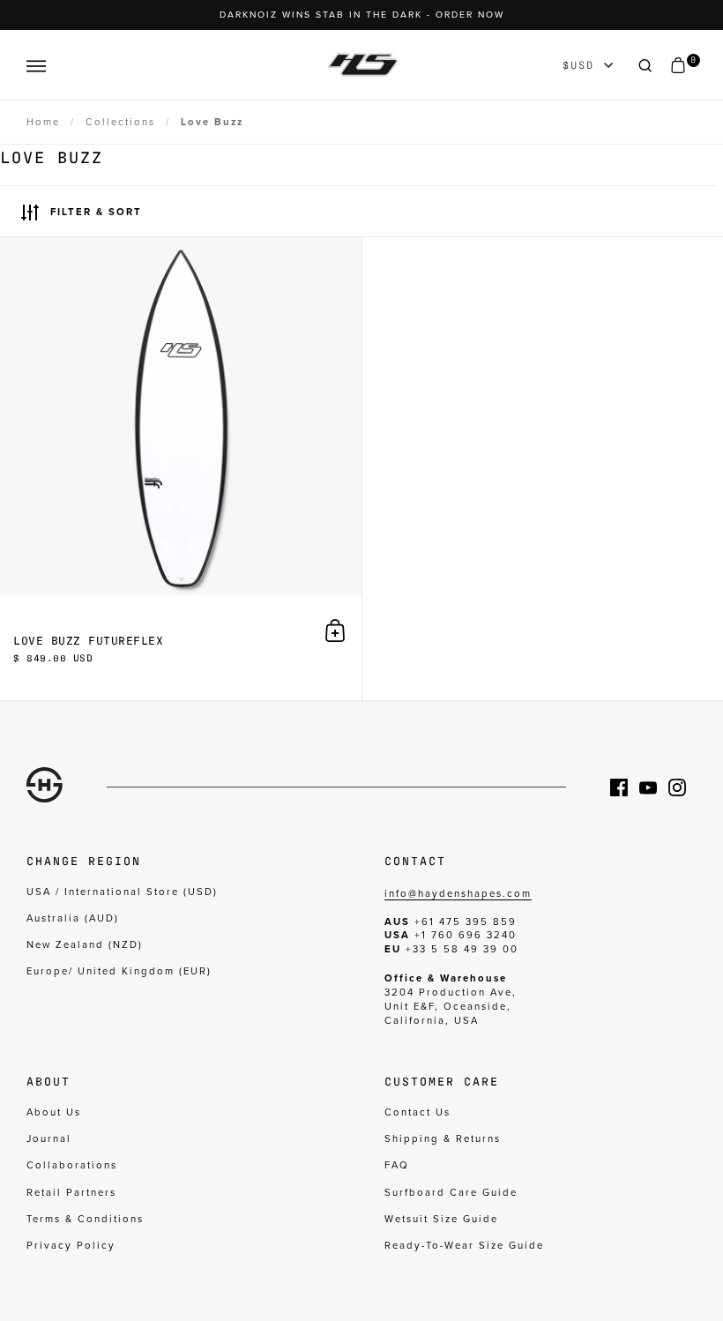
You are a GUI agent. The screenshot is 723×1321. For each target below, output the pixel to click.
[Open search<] (645, 65)
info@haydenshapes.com (458, 893)
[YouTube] (653, 787)
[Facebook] (624, 787)
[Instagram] (682, 787)
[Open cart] (678, 65)
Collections (120, 122)
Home (43, 122)
